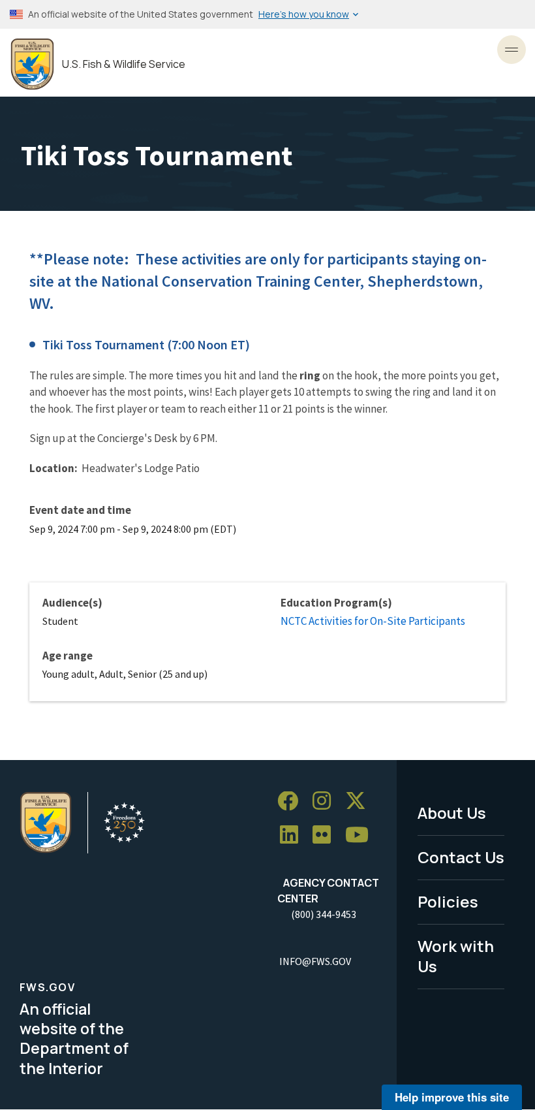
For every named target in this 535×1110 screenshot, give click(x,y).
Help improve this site (452, 1097)
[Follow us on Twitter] (360, 801)
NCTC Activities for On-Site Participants (373, 621)
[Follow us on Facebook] (292, 801)
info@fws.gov (315, 961)
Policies (448, 901)
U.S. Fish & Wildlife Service (123, 64)
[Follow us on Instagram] (326, 801)
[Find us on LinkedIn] (293, 835)
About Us (452, 812)
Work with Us (456, 956)
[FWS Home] (32, 64)
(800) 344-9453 (323, 914)
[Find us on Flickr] (326, 835)
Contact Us (461, 857)
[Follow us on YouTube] (361, 835)
